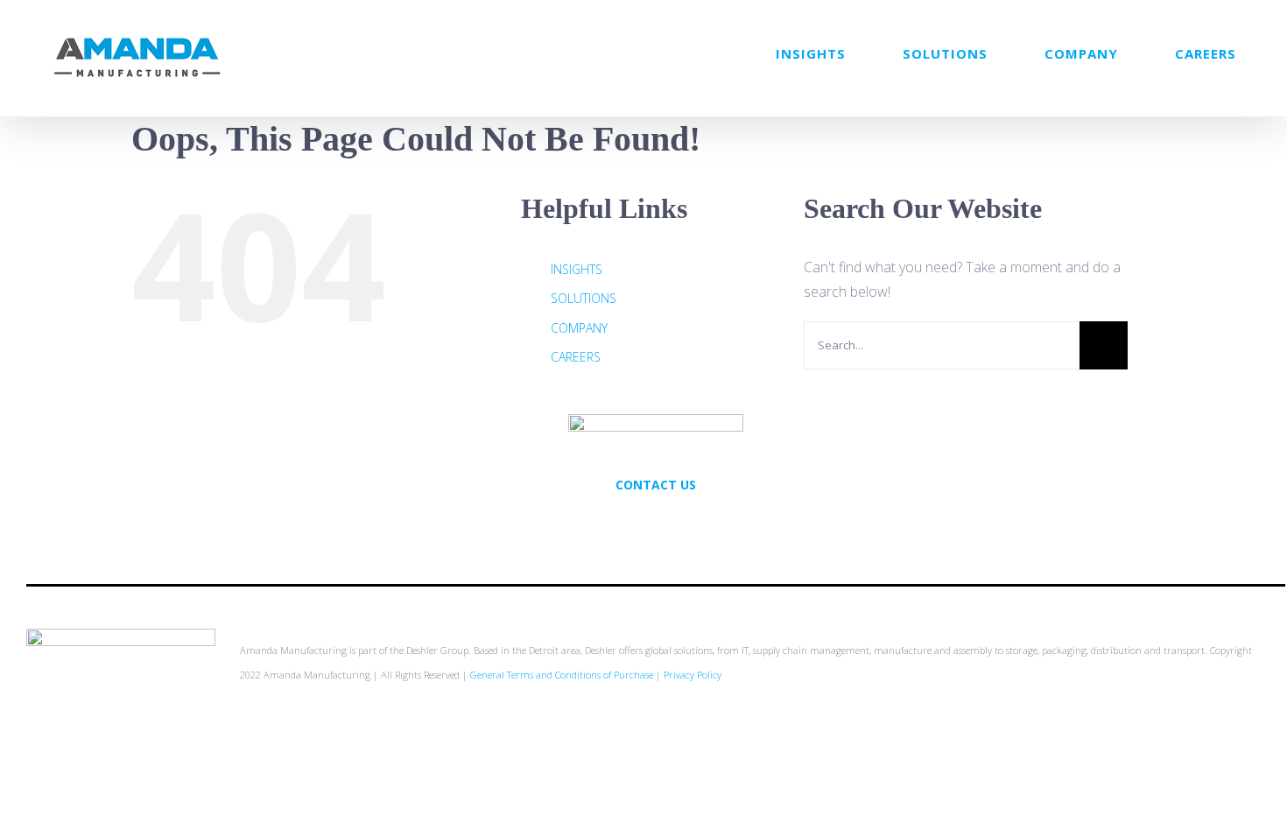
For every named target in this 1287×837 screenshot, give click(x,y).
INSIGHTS (576, 269)
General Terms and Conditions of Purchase (561, 674)
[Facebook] (656, 523)
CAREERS (576, 356)
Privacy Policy (692, 674)
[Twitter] (632, 523)
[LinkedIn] (679, 523)
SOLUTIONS (583, 298)
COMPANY (579, 328)
